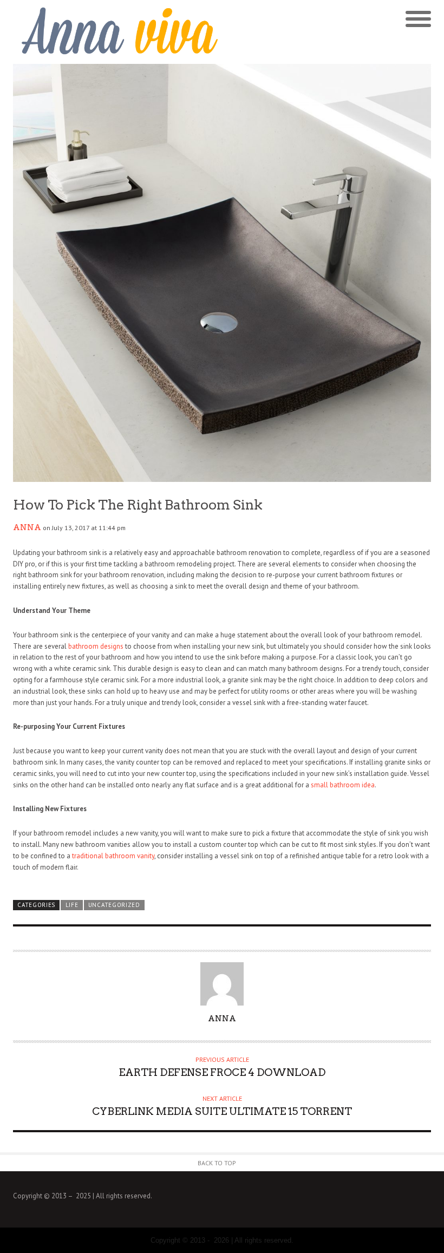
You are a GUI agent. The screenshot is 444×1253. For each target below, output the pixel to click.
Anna (27, 527)
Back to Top (217, 1163)
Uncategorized (114, 905)
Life (72, 905)
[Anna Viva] (117, 32)
